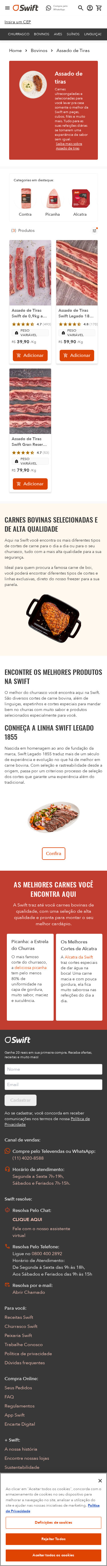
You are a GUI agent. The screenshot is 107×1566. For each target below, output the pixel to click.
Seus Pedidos (18, 1388)
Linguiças (93, 34)
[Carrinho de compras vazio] (99, 8)
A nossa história (21, 1449)
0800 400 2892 (47, 1254)
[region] (53, 1519)
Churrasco (18, 34)
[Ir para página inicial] (26, 8)
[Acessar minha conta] (89, 8)
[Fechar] (100, 1481)
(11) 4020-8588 (28, 1158)
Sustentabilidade (22, 1467)
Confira (53, 853)
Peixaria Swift (18, 1335)
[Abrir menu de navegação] (7, 8)
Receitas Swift (19, 1317)
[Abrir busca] (80, 8)
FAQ (9, 1397)
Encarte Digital (20, 1424)
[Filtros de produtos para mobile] (94, 230)
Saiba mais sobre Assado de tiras (69, 146)
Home (15, 50)
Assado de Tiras (73, 50)
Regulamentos (20, 1406)
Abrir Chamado (29, 1292)
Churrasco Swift (21, 1326)
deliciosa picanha (31, 967)
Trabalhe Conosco (24, 1345)
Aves (58, 34)
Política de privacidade (28, 1354)
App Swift (15, 1415)
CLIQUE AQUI (27, 1219)
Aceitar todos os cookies (53, 1555)
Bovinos (41, 34)
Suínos (73, 34)
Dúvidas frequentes (25, 1363)
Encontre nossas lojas (27, 1458)
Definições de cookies (53, 1522)
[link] (18, 22)
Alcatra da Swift (79, 957)
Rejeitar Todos (53, 1539)
